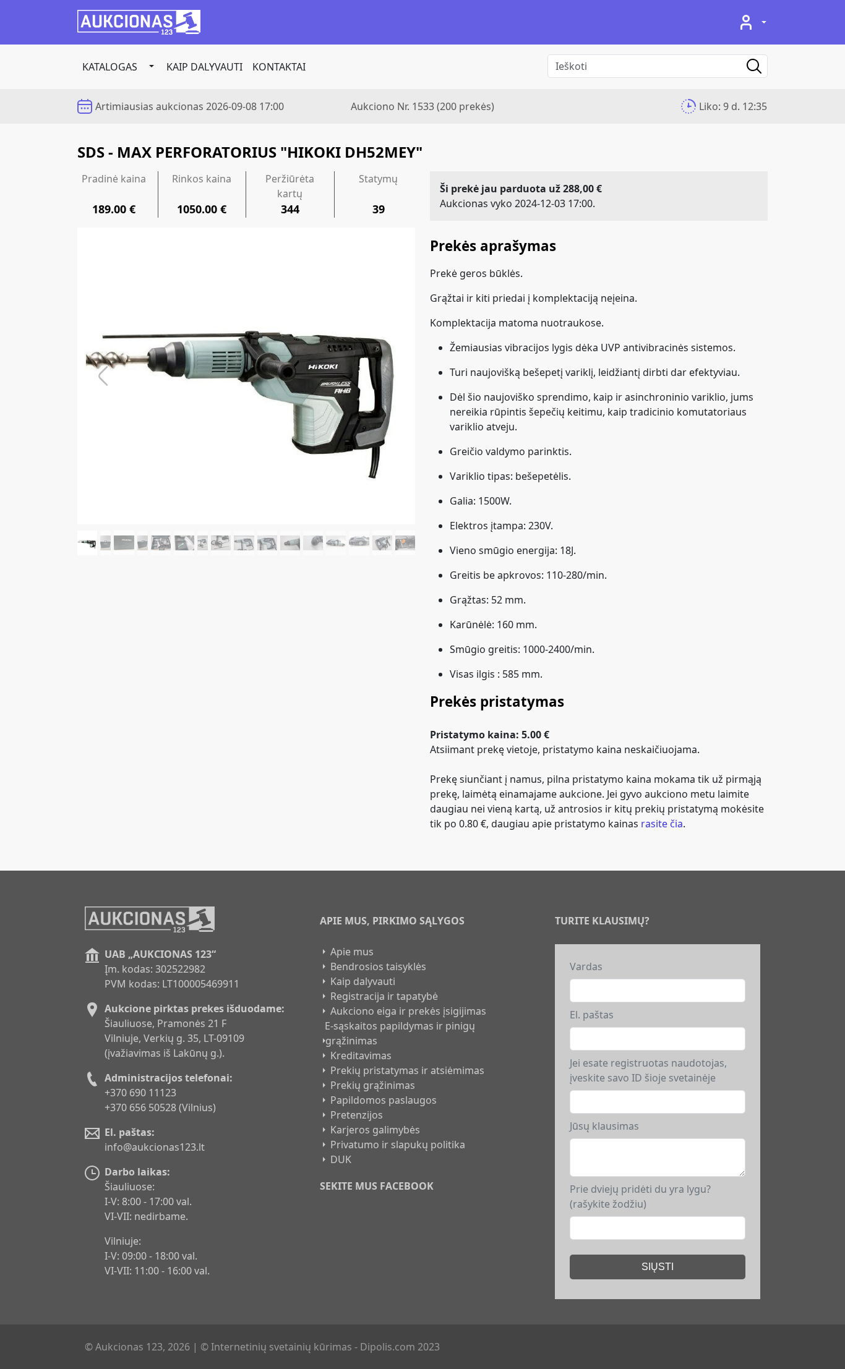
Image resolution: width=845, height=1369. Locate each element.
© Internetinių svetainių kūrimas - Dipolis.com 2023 (320, 1347)
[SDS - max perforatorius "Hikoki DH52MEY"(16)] (405, 543)
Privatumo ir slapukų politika (397, 1144)
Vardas (586, 966)
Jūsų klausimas (604, 1126)
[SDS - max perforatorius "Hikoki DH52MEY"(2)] (105, 543)
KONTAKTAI (279, 67)
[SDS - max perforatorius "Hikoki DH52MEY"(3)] (124, 543)
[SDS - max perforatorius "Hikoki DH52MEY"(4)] (142, 543)
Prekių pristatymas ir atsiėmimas (407, 1070)
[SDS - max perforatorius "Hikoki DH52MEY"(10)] (267, 543)
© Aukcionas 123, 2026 (137, 1347)
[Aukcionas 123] (138, 22)
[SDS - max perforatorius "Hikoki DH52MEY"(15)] (382, 543)
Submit (744, 66)
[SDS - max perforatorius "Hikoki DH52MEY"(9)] (244, 543)
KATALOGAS (109, 67)
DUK (340, 1159)
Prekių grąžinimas (372, 1085)
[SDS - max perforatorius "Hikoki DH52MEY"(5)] (161, 543)
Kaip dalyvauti (204, 67)
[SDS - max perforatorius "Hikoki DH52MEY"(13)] (336, 543)
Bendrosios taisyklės (378, 966)
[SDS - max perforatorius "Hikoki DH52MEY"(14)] (359, 543)
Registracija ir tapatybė (384, 996)
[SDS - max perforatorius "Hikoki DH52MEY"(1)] (87, 543)
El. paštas (592, 1014)
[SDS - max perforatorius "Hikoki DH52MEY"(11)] (290, 543)
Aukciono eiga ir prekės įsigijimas (408, 1011)
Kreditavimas (361, 1055)
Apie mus (352, 951)
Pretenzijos (356, 1115)
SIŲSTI (657, 1266)
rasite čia (662, 823)
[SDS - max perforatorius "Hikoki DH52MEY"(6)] (184, 543)
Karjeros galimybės (375, 1130)
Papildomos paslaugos (383, 1100)
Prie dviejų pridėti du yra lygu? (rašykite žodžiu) (640, 1196)
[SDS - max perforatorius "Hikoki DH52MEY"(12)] (313, 543)
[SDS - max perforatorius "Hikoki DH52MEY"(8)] (221, 543)
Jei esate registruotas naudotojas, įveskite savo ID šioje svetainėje (648, 1070)
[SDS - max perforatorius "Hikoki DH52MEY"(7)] (202, 543)
